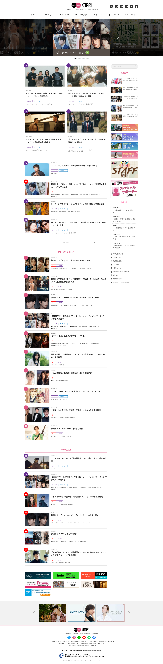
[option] (52, 613)
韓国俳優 (73, 417)
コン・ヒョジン (61, 436)
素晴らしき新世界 (65, 417)
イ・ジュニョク (67, 194)
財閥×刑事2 (65, 504)
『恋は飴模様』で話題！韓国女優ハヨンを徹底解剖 (71, 373)
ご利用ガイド (117, 257)
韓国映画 (84, 541)
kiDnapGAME (55, 343)
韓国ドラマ (54, 196)
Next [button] (129, 613)
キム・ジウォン (30, 104)
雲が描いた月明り (90, 104)
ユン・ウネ (62, 399)
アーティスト (66, 15)
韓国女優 (62, 365)
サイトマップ (72, 645)
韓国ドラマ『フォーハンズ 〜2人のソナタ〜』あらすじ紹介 (75, 297)
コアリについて (118, 254)
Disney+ (54, 194)
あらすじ (59, 194)
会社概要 (116, 275)
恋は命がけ (59, 289)
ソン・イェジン (63, 211)
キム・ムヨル (55, 562)
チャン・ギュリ (88, 150)
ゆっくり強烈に (96, 343)
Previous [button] (34, 613)
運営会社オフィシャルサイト (86, 645)
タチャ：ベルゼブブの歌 (32, 150)
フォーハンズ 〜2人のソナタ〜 (76, 151)
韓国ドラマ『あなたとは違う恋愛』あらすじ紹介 (70, 260)
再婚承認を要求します (57, 345)
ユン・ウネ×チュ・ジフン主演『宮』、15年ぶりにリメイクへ (75, 391)
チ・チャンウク (72, 211)
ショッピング (131, 15)
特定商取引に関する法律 (121, 282)
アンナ (53, 289)
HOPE (53, 541)
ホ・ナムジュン (56, 417)
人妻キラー (69, 436)
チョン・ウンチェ (56, 504)
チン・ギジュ (55, 365)
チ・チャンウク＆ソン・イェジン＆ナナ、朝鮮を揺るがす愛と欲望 (77, 204)
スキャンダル (55, 211)
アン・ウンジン (72, 268)
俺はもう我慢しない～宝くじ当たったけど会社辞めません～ (87, 194)
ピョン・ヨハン (43, 150)
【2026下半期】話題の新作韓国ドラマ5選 (67, 336)
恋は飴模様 (59, 380)
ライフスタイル (83, 15)
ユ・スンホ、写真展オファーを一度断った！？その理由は (74, 165)
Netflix (53, 305)
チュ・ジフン (55, 399)
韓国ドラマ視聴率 (67, 289)
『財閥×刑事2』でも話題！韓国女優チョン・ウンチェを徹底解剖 (77, 497)
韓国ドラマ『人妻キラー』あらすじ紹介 (67, 429)
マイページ (116, 264)
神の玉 (65, 345)
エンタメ (50, 15)
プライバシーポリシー (72, 643)
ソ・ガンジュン (81, 268)
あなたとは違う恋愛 (57, 268)
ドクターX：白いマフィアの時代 (43, 104)
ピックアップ (115, 15)
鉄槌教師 (62, 562)
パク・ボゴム (81, 104)
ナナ (79, 211)
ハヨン (53, 380)
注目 (34, 15)
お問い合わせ (117, 268)
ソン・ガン (80, 150)
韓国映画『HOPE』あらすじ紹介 (64, 534)
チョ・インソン (66, 541)
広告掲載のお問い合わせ (121, 271)
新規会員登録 (117, 261)
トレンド (99, 15)
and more (66, 242)
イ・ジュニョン (73, 150)
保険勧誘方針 (117, 279)
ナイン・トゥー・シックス (84, 343)
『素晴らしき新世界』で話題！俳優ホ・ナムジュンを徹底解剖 (76, 410)
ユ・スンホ (54, 173)
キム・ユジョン (73, 104)
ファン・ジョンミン (76, 541)
